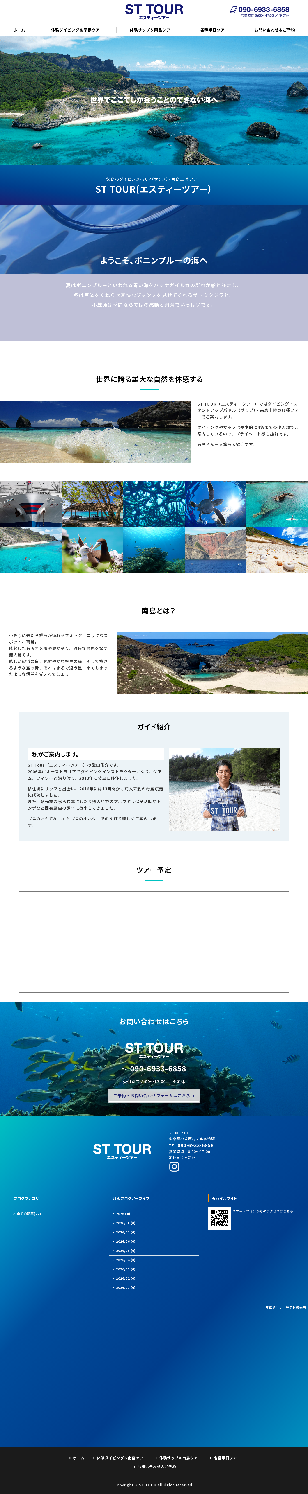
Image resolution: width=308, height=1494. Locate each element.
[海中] (154, 569)
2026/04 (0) (126, 1260)
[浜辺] (277, 569)
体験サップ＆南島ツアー (152, 30)
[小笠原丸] (31, 523)
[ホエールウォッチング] (215, 569)
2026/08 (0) (126, 1223)
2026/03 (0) (126, 1269)
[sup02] (277, 523)
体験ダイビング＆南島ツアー (77, 30)
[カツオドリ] (92, 569)
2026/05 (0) (126, 1250)
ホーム (19, 30)
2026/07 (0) (126, 1232)
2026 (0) (123, 1213)
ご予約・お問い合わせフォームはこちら (151, 1095)
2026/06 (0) (126, 1241)
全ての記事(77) (29, 1213)
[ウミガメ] (215, 523)
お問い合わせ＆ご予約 (274, 30)
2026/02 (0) (126, 1278)
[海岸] (92, 523)
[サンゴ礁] (154, 523)
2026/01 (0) (126, 1287)
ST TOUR (147, 1484)
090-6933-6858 (158, 1068)
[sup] (31, 569)
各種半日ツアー (214, 30)
